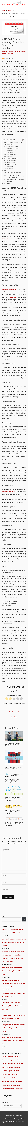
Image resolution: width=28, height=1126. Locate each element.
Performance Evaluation (13, 148)
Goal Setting (10, 156)
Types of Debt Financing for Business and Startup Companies (13, 799)
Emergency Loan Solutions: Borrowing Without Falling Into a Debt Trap (13, 1006)
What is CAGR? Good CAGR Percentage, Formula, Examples (12, 780)
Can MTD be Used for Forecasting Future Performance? (15, 176)
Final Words (7, 183)
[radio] (6, 699)
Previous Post (14, 712)
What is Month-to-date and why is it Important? (15, 173)
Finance (23, 51)
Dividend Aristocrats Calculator (12, 1063)
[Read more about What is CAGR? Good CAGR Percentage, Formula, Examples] (14, 775)
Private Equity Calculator (10, 1074)
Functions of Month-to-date (11, 146)
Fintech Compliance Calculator (12, 1088)
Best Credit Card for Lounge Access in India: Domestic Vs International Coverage (14, 942)
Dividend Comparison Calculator (13, 1060)
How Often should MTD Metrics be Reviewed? (15, 180)
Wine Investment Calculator (11, 1067)
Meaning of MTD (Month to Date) (13, 142)
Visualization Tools (11, 160)
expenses (5, 239)
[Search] (24, 919)
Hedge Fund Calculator (9, 1078)
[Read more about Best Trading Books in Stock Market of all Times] (14, 757)
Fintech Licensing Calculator (11, 1085)
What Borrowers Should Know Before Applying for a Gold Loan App (12, 971)
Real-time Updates (11, 164)
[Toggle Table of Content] (23, 140)
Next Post (14, 717)
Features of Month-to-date (11, 158)
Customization (10, 166)
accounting (12, 297)
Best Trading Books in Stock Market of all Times (14, 768)
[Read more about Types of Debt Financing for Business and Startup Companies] (14, 790)
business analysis (8, 492)
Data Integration (11, 162)
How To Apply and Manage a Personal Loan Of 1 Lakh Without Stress (13, 1041)
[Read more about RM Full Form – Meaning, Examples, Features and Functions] (14, 736)
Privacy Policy (19, 1119)
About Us (19, 1115)
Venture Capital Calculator (10, 1071)
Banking (17, 51)
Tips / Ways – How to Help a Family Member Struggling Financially (14, 824)
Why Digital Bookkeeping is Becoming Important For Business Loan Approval (13, 984)
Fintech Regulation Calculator (12, 1081)
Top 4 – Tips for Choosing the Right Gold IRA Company (13, 812)
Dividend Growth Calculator (11, 1056)
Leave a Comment (8, 51)
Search (4, 916)
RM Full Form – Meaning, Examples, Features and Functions (13, 744)
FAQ (5, 170)
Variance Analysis (11, 154)
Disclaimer (8, 1119)
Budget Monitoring (11, 150)
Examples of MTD (9, 144)
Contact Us (10, 1115)
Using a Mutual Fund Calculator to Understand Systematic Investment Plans (13, 1028)
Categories (5, 1102)
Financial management (9, 289)
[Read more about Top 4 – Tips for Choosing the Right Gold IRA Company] (14, 806)
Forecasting (10, 152)
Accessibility (10, 168)
